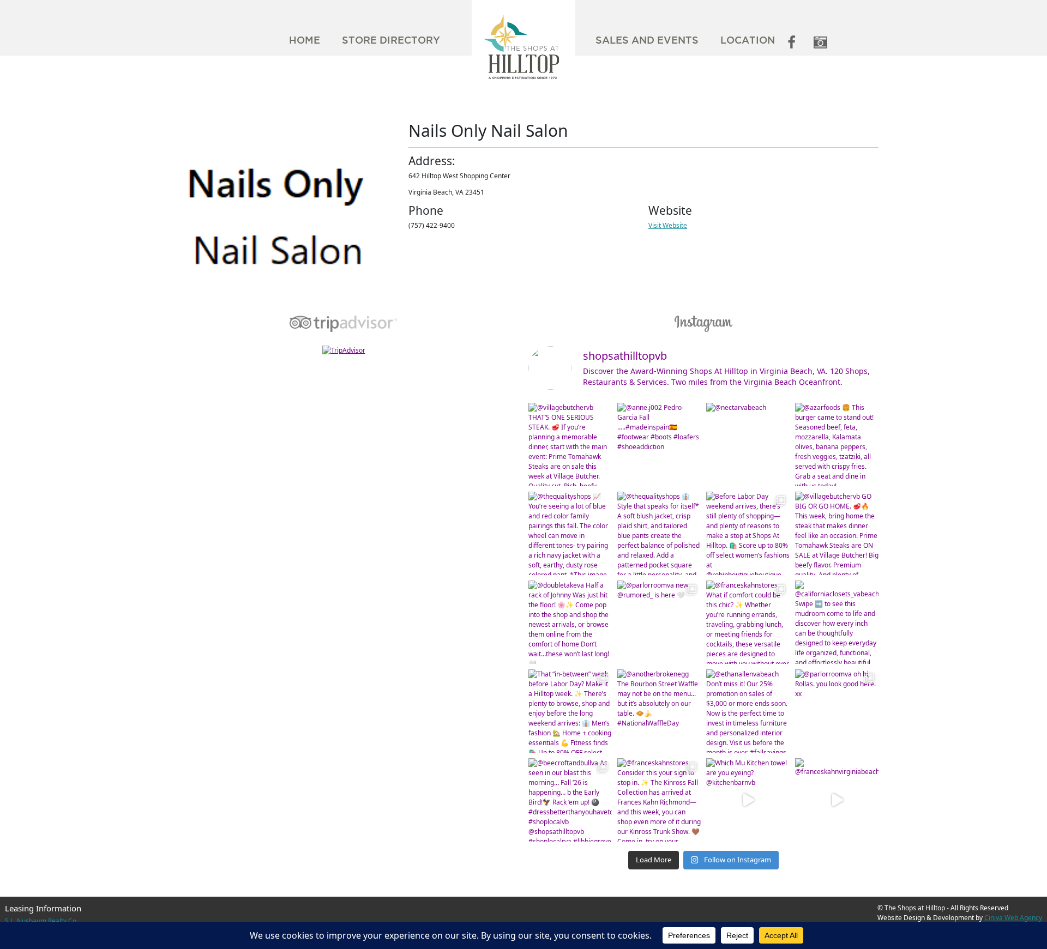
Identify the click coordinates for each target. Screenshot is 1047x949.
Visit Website (667, 225)
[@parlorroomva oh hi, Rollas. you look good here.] (836, 711)
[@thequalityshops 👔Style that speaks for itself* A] (659, 533)
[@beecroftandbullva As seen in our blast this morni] (570, 800)
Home (304, 39)
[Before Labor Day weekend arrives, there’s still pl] (748, 533)
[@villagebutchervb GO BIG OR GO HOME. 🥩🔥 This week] (836, 533)
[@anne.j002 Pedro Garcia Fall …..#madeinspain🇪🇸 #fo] (659, 444)
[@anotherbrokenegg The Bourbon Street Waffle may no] (659, 711)
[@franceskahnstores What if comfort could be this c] (748, 622)
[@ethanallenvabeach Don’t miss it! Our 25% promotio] (748, 711)
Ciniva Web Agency (1013, 917)
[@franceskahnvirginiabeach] (836, 800)
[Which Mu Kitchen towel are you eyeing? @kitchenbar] (748, 800)
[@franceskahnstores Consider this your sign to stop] (659, 800)
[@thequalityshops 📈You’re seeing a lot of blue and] (570, 533)
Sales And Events (647, 39)
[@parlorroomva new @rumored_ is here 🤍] (659, 622)
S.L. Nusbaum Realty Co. (41, 921)
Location (747, 39)
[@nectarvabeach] (748, 444)
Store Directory (391, 39)
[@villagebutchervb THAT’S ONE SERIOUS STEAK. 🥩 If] (570, 444)
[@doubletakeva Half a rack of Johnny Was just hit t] (570, 622)
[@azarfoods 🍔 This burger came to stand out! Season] (836, 444)
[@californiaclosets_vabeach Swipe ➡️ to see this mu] (836, 622)
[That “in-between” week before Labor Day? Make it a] (570, 711)
